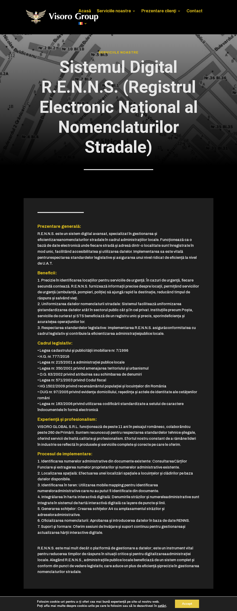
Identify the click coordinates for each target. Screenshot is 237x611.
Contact (195, 11)
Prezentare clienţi (158, 11)
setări (162, 606)
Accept (187, 604)
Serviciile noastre (114, 11)
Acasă (84, 11)
